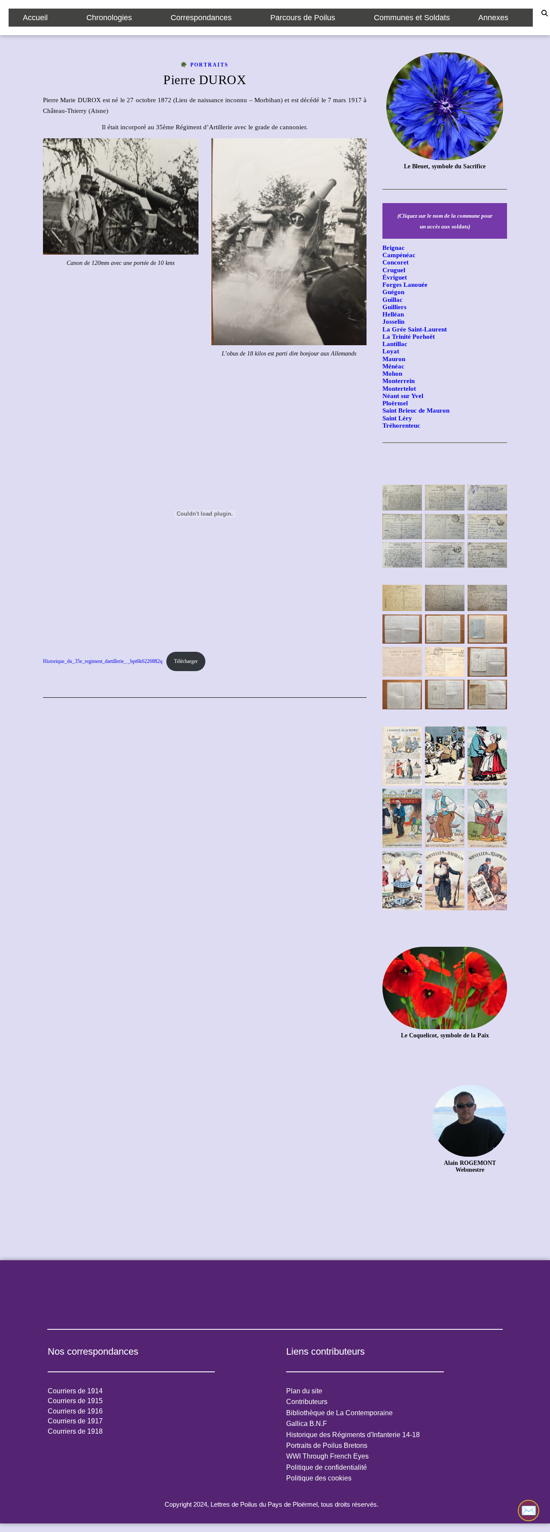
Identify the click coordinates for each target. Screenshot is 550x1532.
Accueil (35, 17)
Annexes (493, 17)
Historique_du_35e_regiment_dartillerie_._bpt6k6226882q (102, 661)
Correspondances (201, 17)
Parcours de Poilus (302, 17)
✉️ (529, 1510)
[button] (40, 18)
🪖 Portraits (205, 65)
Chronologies (109, 17)
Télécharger (186, 661)
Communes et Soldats (412, 17)
